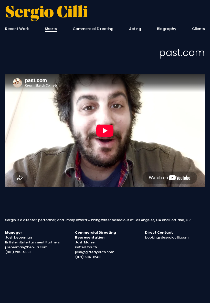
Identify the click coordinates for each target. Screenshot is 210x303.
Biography (166, 28)
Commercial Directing (93, 28)
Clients (198, 28)
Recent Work (17, 28)
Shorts (51, 28)
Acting (135, 28)
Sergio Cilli (46, 13)
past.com (182, 52)
